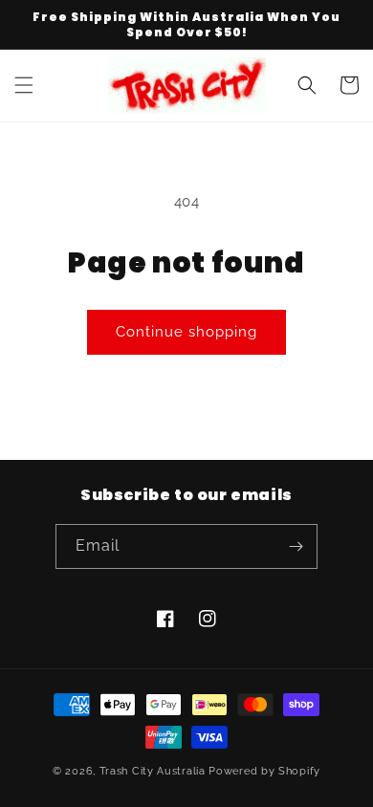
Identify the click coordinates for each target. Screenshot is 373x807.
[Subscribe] (295, 546)
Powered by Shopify (264, 771)
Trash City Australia (152, 771)
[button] (24, 85)
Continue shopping (186, 331)
